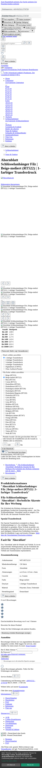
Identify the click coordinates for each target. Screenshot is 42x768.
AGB (7, 717)
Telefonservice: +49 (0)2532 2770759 (15, 9)
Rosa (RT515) (10, 424)
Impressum (9, 725)
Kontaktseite (23, 687)
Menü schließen (10, 61)
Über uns (8, 708)
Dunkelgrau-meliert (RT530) (15, 389)
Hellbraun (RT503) (12, 406)
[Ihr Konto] (3, 57)
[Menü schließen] (6, 85)
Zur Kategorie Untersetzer (14, 83)
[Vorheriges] (3, 283)
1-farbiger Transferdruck (14, 358)
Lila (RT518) (10, 413)
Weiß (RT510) (10, 433)
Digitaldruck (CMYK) (13, 367)
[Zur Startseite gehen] (9, 36)
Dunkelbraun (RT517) (13, 386)
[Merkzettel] (2, 54)
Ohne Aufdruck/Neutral (13, 369)
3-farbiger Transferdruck (14, 362)
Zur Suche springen (27, 2)
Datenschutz (9, 721)
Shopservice (5, 713)
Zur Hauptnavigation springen (19, 3)
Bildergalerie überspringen (10, 184)
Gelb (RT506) (10, 398)
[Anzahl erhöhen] (17, 444)
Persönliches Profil (15, 70)
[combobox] (11, 43)
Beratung (8, 739)
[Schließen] (2, 300)
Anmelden (4, 66)
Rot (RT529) (10, 427)
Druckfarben (9, 700)
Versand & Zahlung (12, 729)
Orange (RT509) (11, 418)
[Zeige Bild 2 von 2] (4, 286)
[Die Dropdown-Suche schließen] (29, 43)
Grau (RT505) (10, 400)
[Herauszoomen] (3, 303)
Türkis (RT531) (11, 431)
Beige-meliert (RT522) (13, 377)
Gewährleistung (11, 723)
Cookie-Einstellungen (13, 719)
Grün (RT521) (10, 402)
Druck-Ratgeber (11, 698)
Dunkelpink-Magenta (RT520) (16, 393)
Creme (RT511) (11, 382)
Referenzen (9, 706)
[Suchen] (24, 43)
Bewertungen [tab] (10, 473)
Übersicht (4, 70)
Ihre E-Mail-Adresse (9, 650)
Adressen (25, 70)
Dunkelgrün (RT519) (12, 391)
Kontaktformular (18, 691)
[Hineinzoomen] (13, 303)
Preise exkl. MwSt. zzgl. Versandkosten (15, 351)
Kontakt (8, 727)
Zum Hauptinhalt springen (10, 2)
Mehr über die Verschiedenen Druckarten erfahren (20, 534)
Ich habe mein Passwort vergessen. (13, 654)
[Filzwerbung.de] (21, 178)
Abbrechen (5, 659)
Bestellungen (33, 70)
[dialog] (21, 759)
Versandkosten (6, 749)
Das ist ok (30, 765)
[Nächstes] (8, 283)
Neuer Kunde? (31, 646)
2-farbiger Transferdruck (14, 360)
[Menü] (3, 39)
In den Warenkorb (7, 449)
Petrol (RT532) (10, 420)
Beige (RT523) (10, 375)
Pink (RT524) (10, 422)
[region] (21, 256)
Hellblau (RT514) (11, 404)
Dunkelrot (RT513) (12, 395)
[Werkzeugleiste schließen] (32, 31)
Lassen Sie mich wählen (9, 761)
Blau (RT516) (10, 380)
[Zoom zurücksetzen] (8, 303)
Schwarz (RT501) (11, 429)
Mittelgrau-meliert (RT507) (15, 415)
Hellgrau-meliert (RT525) (14, 409)
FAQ (7, 702)
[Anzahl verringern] (5, 444)
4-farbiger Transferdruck (14, 364)
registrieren (8, 68)
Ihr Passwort (6, 652)
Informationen (6, 694)
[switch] (8, 19)
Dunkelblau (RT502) (12, 384)
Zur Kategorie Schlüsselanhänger (17, 121)
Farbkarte (8, 704)
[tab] (22, 468)
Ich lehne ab (11, 765)
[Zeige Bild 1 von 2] (2, 286)
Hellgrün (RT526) (11, 411)
